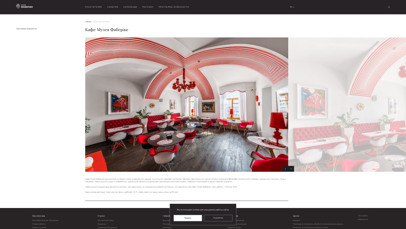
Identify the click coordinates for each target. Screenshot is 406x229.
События (112, 7)
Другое (296, 216)
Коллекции (130, 7)
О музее (101, 216)
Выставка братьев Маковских (45, 220)
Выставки (167, 220)
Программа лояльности (174, 7)
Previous (285, 169)
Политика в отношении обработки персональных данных (318, 224)
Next (291, 169)
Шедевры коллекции (237, 224)
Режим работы (38, 224)
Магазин (148, 7)
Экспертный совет (106, 220)
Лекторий (167, 224)
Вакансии (102, 224)
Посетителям (38, 216)
